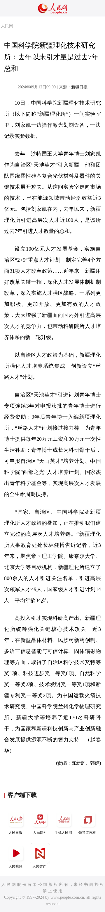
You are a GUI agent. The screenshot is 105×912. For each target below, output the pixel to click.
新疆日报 (79, 87)
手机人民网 (63, 833)
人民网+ (39, 833)
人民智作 (39, 866)
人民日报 (15, 833)
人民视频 (15, 866)
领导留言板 (87, 833)
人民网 (7, 26)
